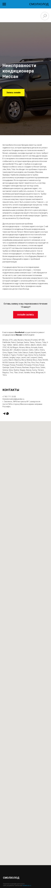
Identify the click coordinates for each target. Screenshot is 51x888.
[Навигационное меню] (4, 4)
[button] (13, 480)
